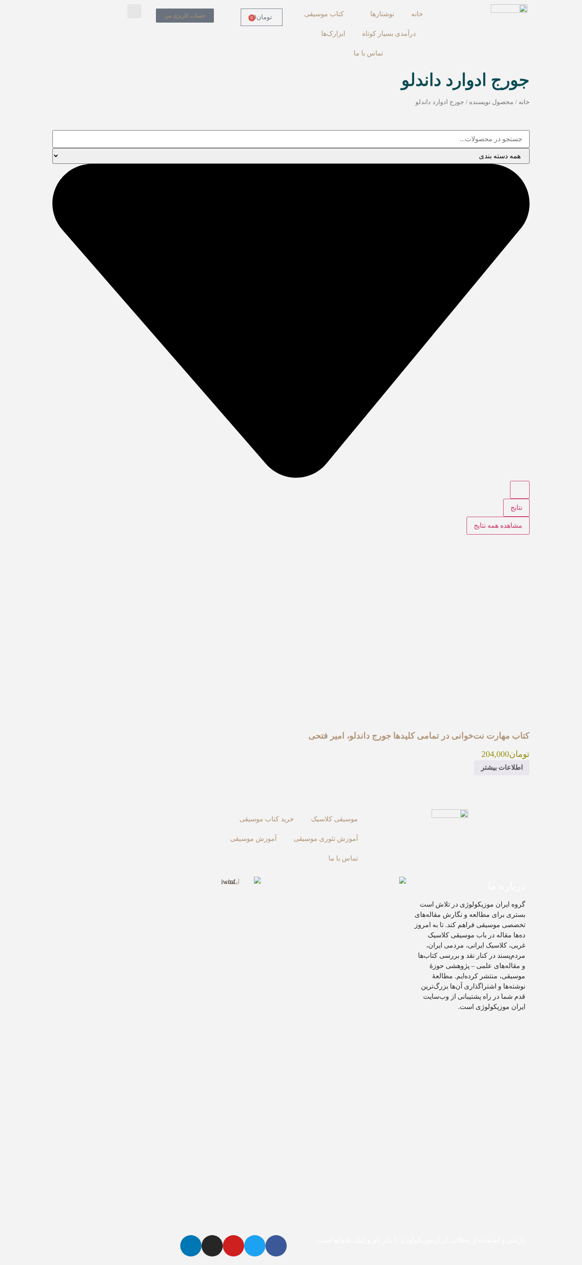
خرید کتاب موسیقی (266, 819)
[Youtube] (233, 1245)
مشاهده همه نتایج (498, 525)
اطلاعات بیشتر (502, 767)
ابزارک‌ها (333, 33)
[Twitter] (254, 1245)
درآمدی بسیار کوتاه (389, 33)
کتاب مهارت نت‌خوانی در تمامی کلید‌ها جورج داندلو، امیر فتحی (419, 735)
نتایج (516, 507)
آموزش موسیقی (253, 838)
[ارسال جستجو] (520, 490)
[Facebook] (276, 1245)
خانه (417, 13)
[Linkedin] (191, 1245)
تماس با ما (368, 53)
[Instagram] (212, 1245)
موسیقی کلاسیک (334, 819)
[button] (134, 11)
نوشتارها (382, 13)
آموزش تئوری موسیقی (326, 838)
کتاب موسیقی (324, 13)
